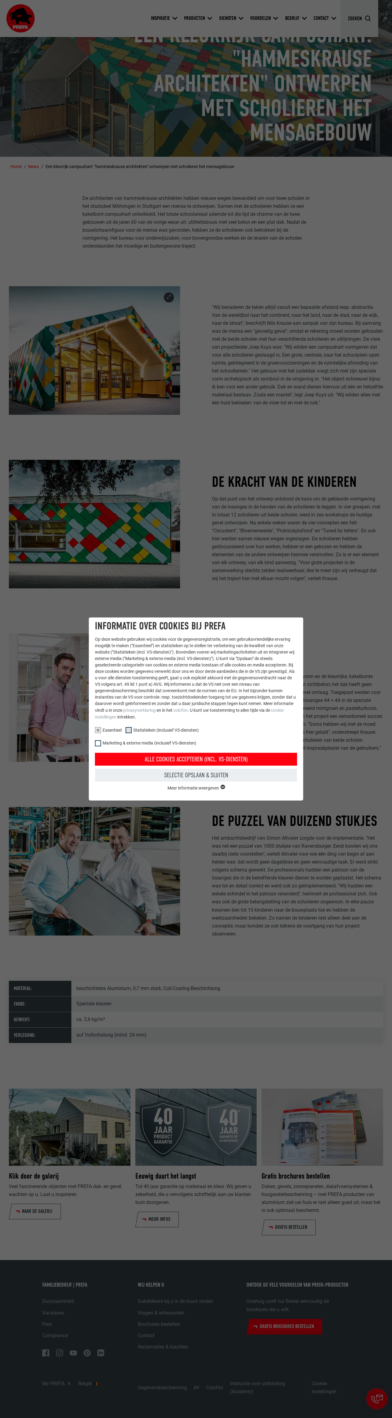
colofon (180, 710)
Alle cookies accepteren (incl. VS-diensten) (196, 759)
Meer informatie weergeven (194, 788)
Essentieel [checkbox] (112, 730)
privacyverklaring (139, 710)
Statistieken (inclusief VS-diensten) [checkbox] (166, 730)
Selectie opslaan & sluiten (196, 775)
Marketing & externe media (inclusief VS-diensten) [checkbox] (149, 743)
